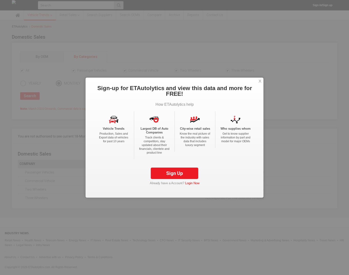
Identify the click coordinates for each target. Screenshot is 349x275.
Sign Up (174, 173)
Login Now (192, 183)
